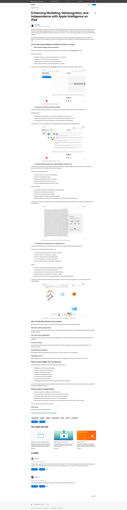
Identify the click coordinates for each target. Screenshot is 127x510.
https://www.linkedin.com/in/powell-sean (46, 413)
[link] (63, 87)
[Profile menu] (96, 1)
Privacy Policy (53, 508)
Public (48, 26)
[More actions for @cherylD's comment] (47, 469)
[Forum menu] (70, 1)
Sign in (94, 4)
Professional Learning (55, 1)
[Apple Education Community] (37, 1)
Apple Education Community (39, 504)
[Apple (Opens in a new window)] (31, 504)
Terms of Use (60, 508)
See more (33, 448)
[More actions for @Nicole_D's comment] (47, 486)
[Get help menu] (82, 1)
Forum (68, 1)
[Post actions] (95, 13)
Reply (43, 421)
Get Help (80, 1)
